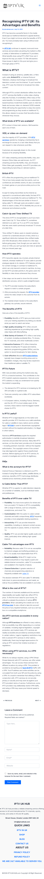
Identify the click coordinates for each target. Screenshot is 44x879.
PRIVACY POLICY (22, 852)
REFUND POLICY (22, 857)
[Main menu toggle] (40, 5)
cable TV (25, 574)
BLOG (22, 839)
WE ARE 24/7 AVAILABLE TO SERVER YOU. (22, 861)
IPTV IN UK (22, 830)
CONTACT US (22, 843)
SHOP (22, 834)
